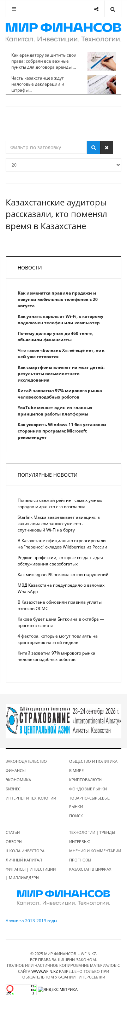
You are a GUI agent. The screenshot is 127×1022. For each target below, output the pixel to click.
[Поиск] (94, 147)
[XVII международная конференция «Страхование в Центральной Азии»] (63, 721)
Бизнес (13, 788)
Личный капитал (24, 860)
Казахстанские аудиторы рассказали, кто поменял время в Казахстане (56, 214)
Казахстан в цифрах (90, 869)
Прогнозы (80, 860)
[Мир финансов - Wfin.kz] (63, 32)
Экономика (18, 779)
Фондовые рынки (88, 788)
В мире (76, 770)
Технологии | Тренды (92, 832)
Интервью (80, 841)
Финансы (15, 770)
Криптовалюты (85, 779)
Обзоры (14, 841)
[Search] (112, 8)
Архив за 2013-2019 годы (31, 921)
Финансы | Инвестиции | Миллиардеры (31, 873)
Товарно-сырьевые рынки (89, 802)
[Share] (96, 8)
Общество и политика (93, 761)
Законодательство (26, 761)
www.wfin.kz (44, 971)
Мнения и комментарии (95, 850)
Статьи (13, 832)
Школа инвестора (25, 850)
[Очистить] (106, 147)
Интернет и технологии (31, 798)
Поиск (76, 815)
